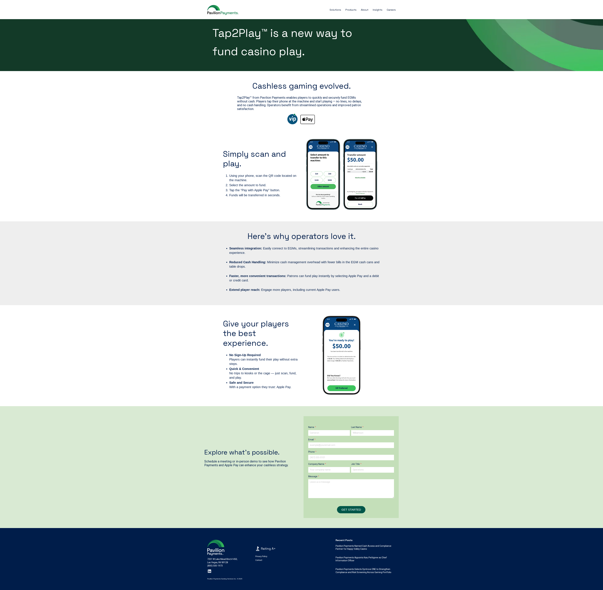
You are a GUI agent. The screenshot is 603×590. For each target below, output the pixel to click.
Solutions (335, 9)
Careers (391, 9)
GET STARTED (351, 509)
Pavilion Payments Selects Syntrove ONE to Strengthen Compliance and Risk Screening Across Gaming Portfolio (363, 571)
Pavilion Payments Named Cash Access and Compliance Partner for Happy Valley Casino (363, 547)
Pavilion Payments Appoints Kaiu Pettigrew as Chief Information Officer (361, 559)
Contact (258, 560)
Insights (377, 9)
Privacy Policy (261, 556)
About (364, 9)
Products (350, 9)
